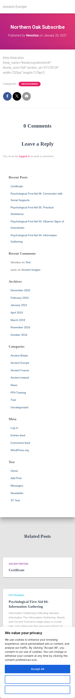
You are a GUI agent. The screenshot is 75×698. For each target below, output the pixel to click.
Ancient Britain (19, 355)
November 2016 (20, 327)
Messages (17, 485)
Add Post (16, 478)
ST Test (15, 500)
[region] (37, 662)
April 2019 (17, 312)
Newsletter (17, 493)
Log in (14, 427)
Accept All (37, 669)
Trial (13, 399)
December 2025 (20, 290)
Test (28, 262)
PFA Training (18, 392)
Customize (37, 679)
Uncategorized (29, 84)
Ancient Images (31, 269)
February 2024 (20, 297)
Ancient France (20, 370)
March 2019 (18, 320)
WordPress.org (20, 450)
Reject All (37, 689)
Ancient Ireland (20, 377)
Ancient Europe (20, 362)
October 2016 (19, 334)
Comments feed (20, 442)
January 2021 (19, 305)
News (14, 385)
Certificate (17, 186)
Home (14, 470)
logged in (24, 156)
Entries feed (18, 435)
